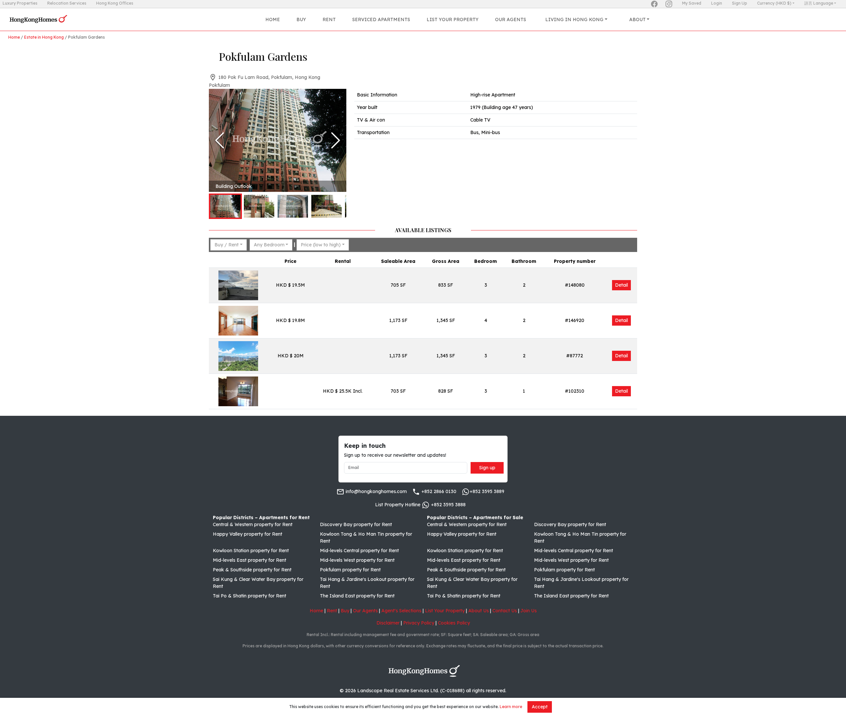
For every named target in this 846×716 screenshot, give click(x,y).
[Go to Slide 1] (225, 206)
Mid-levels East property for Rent (249, 560)
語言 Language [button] (818, 3)
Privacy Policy (418, 623)
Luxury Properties (20, 3)
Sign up (487, 468)
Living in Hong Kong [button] (574, 19)
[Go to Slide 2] (259, 206)
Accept (540, 707)
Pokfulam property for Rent (350, 570)
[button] (277, 140)
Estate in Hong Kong (44, 37)
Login (716, 3)
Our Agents (510, 19)
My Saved (691, 3)
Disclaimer (388, 623)
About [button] (637, 19)
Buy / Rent (226, 245)
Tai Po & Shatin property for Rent (249, 596)
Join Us (528, 611)
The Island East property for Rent (357, 596)
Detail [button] (621, 285)
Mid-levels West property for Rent (357, 560)
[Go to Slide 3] (292, 206)
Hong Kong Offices (114, 3)
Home (272, 19)
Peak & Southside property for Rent (252, 570)
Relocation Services (66, 3)
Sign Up (739, 3)
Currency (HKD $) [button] (774, 3)
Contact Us (504, 611)
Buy (301, 19)
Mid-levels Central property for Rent (359, 551)
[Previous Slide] (219, 140)
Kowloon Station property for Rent (251, 551)
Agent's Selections (401, 611)
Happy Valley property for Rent (247, 534)
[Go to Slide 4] (326, 206)
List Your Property (453, 19)
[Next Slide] (335, 140)
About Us (478, 611)
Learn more (511, 706)
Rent (329, 19)
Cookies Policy (454, 623)
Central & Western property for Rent (252, 524)
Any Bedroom (269, 245)
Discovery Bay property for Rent (356, 524)
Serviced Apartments (381, 19)
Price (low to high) (321, 245)
